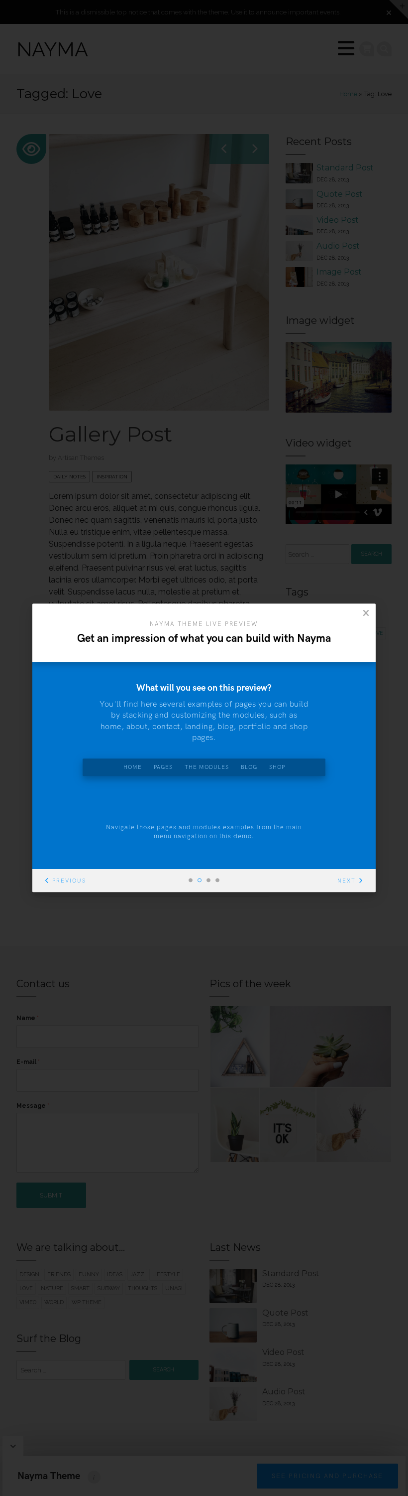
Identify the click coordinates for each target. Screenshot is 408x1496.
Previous (69, 881)
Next (346, 881)
